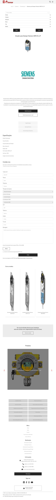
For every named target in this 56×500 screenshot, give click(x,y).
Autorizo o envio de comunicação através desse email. (13, 251)
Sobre (28, 430)
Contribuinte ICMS (7, 199)
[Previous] (4, 370)
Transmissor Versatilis (18, 416)
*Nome (4, 177)
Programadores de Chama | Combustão (37, 408)
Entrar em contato (28, 333)
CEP (4, 204)
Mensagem (5, 227)
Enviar (28, 254)
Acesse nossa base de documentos (29, 488)
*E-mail (4, 221)
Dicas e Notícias (28, 436)
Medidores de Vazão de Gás (18, 408)
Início (12, 6)
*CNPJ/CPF (5, 172)
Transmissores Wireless (38, 416)
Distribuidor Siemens (28, 444)
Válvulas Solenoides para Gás (38, 419)
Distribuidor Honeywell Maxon (28, 447)
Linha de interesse (6, 194)
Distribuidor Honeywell (28, 442)
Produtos (16, 6)
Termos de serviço (29, 258)
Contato (28, 432)
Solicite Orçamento (28, 111)
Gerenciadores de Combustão (38, 404)
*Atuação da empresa (7, 189)
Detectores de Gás (18, 404)
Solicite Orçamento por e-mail (28, 115)
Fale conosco (28, 473)
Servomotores (38, 412)
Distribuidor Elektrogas (28, 451)
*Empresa (5, 183)
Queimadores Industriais (18, 412)
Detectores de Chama (38, 400)
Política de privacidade (22, 258)
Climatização (22, 6)
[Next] (52, 370)
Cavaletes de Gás (18, 400)
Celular (4, 216)
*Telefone (5, 210)
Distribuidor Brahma (28, 453)
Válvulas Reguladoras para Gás (18, 419)
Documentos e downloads (28, 434)
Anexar (6, 248)
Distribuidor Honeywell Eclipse (28, 449)
